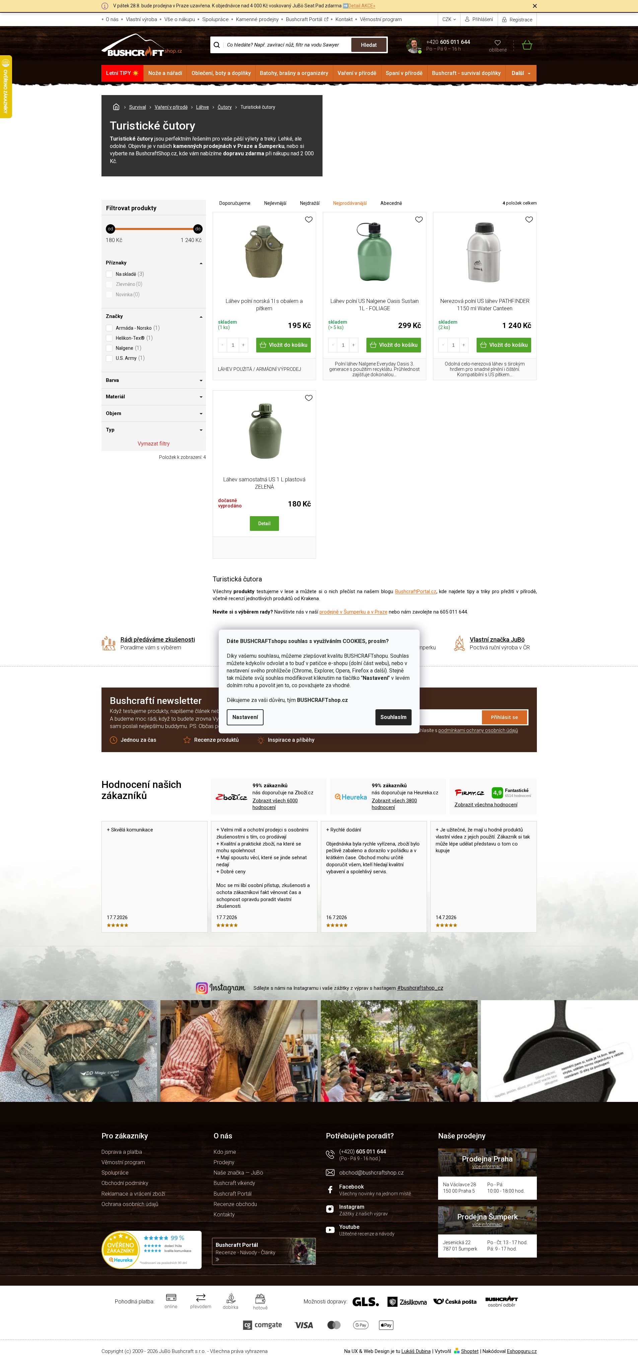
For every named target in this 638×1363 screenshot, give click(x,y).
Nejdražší (310, 203)
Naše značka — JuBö (238, 1173)
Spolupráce (215, 19)
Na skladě (129, 274)
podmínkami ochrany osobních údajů (478, 730)
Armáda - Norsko (137, 328)
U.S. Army (129, 358)
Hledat (369, 45)
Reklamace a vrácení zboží (133, 1194)
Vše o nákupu (179, 19)
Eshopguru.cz (522, 1351)
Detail (264, 523)
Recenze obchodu (235, 1204)
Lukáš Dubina (416, 1351)
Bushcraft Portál (304, 19)
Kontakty (224, 1214)
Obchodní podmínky (124, 1183)
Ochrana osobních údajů (129, 1204)
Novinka (127, 294)
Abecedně (391, 203)
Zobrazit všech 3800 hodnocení (394, 804)
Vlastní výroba (141, 19)
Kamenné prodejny (257, 19)
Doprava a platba (121, 1152)
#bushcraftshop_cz (420, 988)
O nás (112, 19)
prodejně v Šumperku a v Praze (353, 612)
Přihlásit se (504, 717)
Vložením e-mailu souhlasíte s (446, 730)
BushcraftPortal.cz (415, 591)
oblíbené (498, 50)
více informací (487, 1166)
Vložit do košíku (288, 345)
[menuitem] (123, 73)
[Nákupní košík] (523, 45)
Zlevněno (128, 284)
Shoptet (470, 1351)
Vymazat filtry (154, 443)
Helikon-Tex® (133, 338)
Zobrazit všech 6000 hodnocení (275, 804)
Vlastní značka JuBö (497, 639)
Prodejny (224, 1162)
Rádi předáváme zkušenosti (158, 639)
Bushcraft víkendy (234, 1183)
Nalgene (128, 348)
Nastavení (245, 717)
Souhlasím (393, 717)
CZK (447, 19)
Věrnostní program (381, 19)
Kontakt (344, 19)
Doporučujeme (235, 203)
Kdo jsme (225, 1152)
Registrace (521, 19)
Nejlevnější (275, 203)
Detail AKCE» (361, 5)
